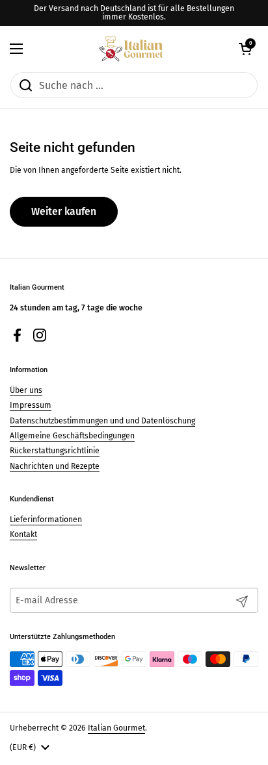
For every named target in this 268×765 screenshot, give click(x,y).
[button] (245, 49)
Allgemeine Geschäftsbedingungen (72, 435)
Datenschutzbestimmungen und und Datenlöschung (102, 420)
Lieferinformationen (46, 519)
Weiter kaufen (63, 211)
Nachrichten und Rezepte (55, 466)
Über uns (26, 390)
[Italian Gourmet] (130, 49)
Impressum (30, 405)
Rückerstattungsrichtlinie (55, 450)
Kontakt (23, 534)
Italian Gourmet (116, 728)
